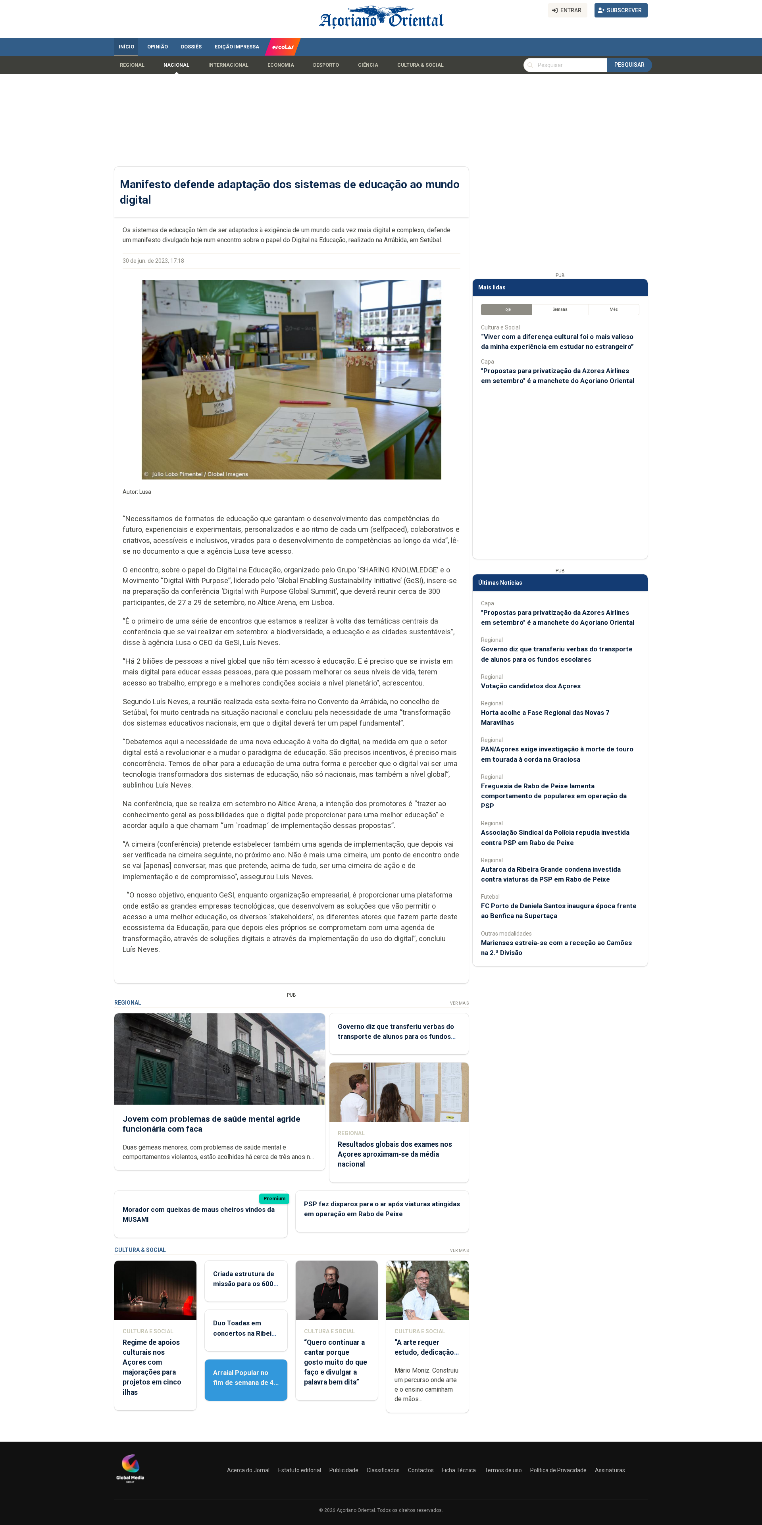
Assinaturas (610, 1470)
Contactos (421, 1470)
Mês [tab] (614, 309)
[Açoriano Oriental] (130, 1484)
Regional (132, 65)
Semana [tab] (560, 309)
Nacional (176, 65)
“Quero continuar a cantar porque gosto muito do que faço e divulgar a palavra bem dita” (335, 1362)
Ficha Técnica (459, 1470)
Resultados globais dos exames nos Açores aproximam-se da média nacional (395, 1154)
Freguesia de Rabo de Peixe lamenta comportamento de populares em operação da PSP (554, 796)
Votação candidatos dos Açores (531, 686)
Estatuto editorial (299, 1470)
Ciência (368, 65)
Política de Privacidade (558, 1470)
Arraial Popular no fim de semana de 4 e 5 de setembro (243, 1382)
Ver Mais (459, 1003)
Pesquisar (629, 65)
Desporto (326, 65)
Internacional (228, 65)
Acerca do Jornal (248, 1470)
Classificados (383, 1470)
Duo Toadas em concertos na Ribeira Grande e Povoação (245, 1333)
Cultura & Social (420, 65)
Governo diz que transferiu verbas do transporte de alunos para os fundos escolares (396, 1036)
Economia (280, 65)
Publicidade (343, 1470)
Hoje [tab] (506, 309)
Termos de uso (503, 1470)
